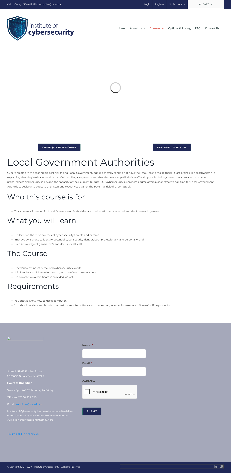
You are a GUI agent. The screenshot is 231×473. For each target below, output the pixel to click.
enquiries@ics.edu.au (50, 4)
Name (87, 345)
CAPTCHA (88, 381)
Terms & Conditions (23, 434)
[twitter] (221, 466)
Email (87, 363)
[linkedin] (215, 466)
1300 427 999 (29, 4)
